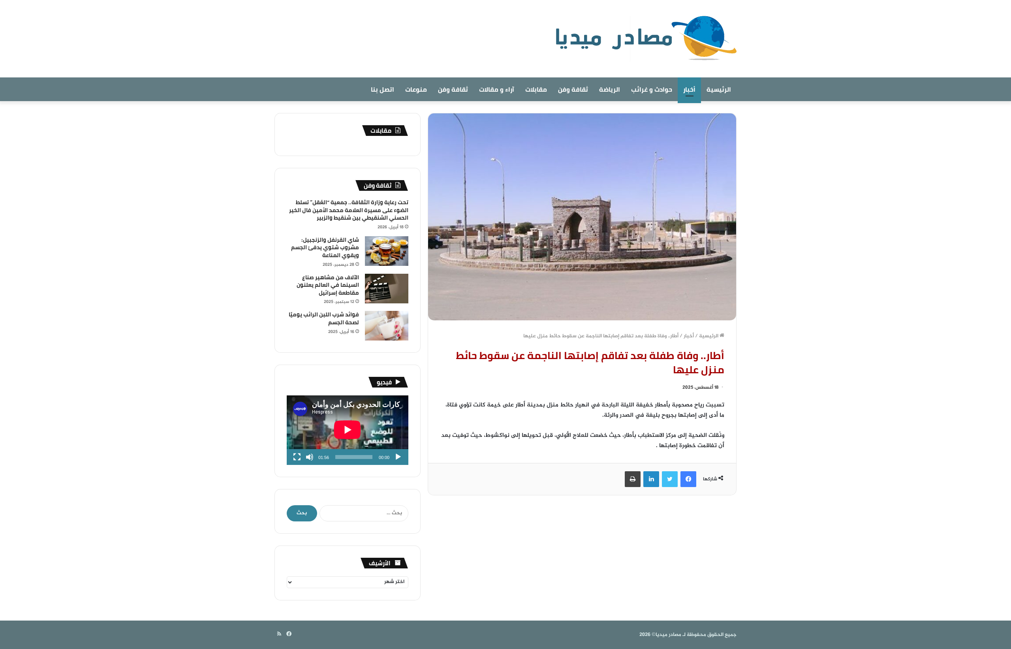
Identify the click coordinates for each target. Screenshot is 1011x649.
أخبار (689, 89)
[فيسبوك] (688, 479)
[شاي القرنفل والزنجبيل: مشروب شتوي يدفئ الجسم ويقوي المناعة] (386, 251)
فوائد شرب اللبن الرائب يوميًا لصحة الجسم (324, 318)
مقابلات (536, 89)
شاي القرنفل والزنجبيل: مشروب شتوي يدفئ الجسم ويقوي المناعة (325, 247)
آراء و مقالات (496, 89)
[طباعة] (633, 479)
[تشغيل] (398, 457)
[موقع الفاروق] (641, 39)
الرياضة (609, 89)
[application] (347, 430)
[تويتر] (670, 479)
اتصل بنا (382, 89)
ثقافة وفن (573, 89)
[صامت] (310, 457)
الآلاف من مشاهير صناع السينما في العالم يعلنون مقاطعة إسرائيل (328, 285)
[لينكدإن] (651, 479)
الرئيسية (719, 89)
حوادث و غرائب (651, 89)
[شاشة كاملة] (297, 457)
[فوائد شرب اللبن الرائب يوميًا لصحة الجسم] (386, 325)
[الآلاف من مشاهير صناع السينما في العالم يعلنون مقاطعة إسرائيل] (386, 288)
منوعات (416, 89)
